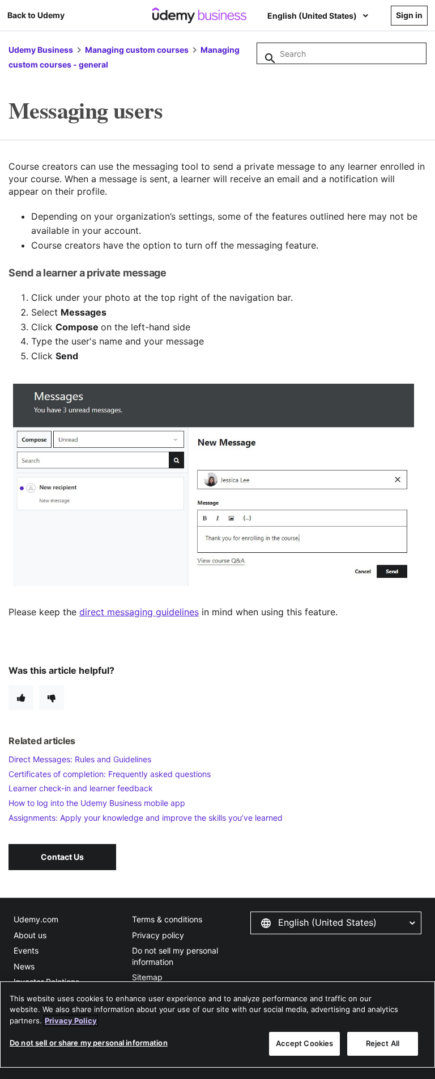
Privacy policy (158, 935)
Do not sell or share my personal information (89, 1042)
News (24, 966)
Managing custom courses (137, 49)
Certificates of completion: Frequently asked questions (109, 774)
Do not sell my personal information (175, 956)
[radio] (20, 697)
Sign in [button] (409, 15)
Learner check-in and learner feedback (80, 788)
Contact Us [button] (62, 857)
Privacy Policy (71, 1020)
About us (30, 935)
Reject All (382, 1043)
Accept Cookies (305, 1043)
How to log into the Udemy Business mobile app (96, 803)
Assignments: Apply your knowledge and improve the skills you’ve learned (145, 817)
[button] (335, 923)
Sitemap (147, 977)
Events (26, 950)
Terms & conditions (167, 919)
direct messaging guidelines (139, 612)
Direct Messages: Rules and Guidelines (79, 759)
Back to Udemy (36, 15)
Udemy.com (36, 919)
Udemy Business (40, 49)
